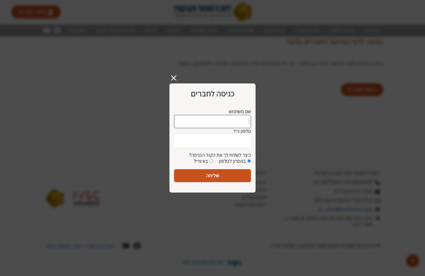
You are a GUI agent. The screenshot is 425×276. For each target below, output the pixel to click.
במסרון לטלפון (232, 161)
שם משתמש (240, 111)
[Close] (176, 75)
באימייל (201, 161)
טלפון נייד (242, 131)
